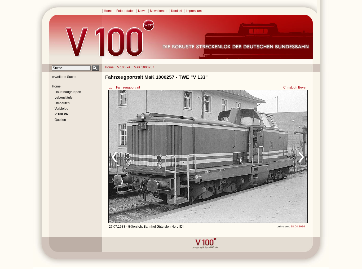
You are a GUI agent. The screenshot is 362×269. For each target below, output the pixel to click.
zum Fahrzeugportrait (124, 87)
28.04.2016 (298, 226)
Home (108, 11)
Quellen (60, 120)
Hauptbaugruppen (68, 92)
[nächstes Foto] (254, 156)
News (142, 11)
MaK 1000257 (144, 67)
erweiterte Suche (64, 77)
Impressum (194, 11)
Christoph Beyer (295, 87)
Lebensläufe (64, 97)
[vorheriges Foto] (159, 156)
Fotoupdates (125, 11)
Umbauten (62, 103)
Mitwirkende (158, 11)
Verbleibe (61, 109)
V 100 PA (123, 67)
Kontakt (176, 11)
